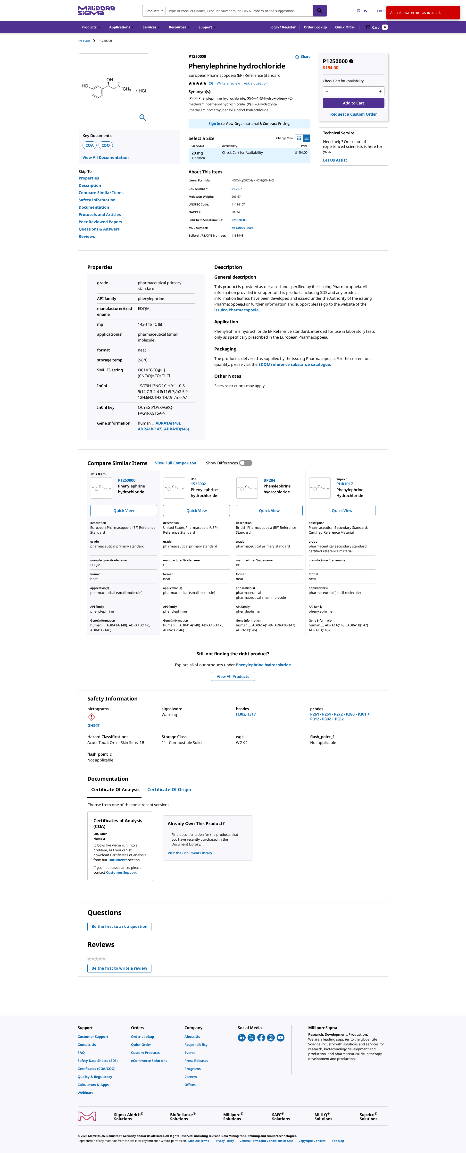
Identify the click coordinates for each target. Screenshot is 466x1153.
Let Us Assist (335, 160)
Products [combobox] (152, 11)
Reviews (87, 236)
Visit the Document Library (190, 853)
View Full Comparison (175, 463)
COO (105, 145)
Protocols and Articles (100, 214)
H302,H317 (246, 714)
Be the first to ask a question (119, 926)
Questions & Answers (99, 229)
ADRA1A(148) (168, 423)
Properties (89, 178)
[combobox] (234, 11)
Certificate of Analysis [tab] (115, 789)
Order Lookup (315, 27)
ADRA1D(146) (176, 429)
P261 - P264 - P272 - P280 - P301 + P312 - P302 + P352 (340, 716)
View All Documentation (105, 157)
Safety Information (97, 200)
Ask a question (256, 83)
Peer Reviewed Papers (100, 221)
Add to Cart (353, 103)
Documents (117, 859)
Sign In (214, 123)
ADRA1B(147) (150, 429)
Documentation (94, 207)
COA (89, 145)
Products (84, 41)
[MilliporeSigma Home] (96, 11)
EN (379, 11)
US (364, 11)
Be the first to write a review (121, 969)
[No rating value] (199, 83)
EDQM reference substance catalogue (294, 364)
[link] (102, 1036)
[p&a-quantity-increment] (380, 91)
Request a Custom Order (353, 114)
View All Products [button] (233, 676)
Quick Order (345, 27)
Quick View (123, 510)
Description (90, 185)
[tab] (88, 40)
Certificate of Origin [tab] (169, 789)
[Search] (320, 11)
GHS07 (93, 725)
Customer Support (121, 872)
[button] (282, 27)
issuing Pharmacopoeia (236, 310)
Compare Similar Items (101, 192)
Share (305, 56)
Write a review (228, 83)
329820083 (239, 220)
